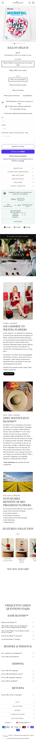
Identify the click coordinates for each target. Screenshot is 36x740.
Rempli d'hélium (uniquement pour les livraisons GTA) (18, 64)
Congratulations (27, 96)
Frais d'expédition (8, 55)
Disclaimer (18, 182)
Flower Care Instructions (18, 172)
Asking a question (18, 186)
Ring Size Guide (18, 175)
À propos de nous (17, 714)
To (2, 117)
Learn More (9, 373)
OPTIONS (18, 59)
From (3, 125)
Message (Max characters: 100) (14, 132)
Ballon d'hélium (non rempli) (18, 70)
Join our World (17, 718)
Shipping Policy (18, 179)
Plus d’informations (18, 221)
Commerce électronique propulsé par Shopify (18, 738)
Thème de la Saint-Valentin (18, 80)
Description (18, 168)
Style (18, 76)
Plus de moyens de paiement (18, 156)
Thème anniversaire (18, 90)
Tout (18, 534)
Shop (17, 702)
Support (18, 710)
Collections (17, 706)
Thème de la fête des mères (18, 85)
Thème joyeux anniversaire (12, 96)
